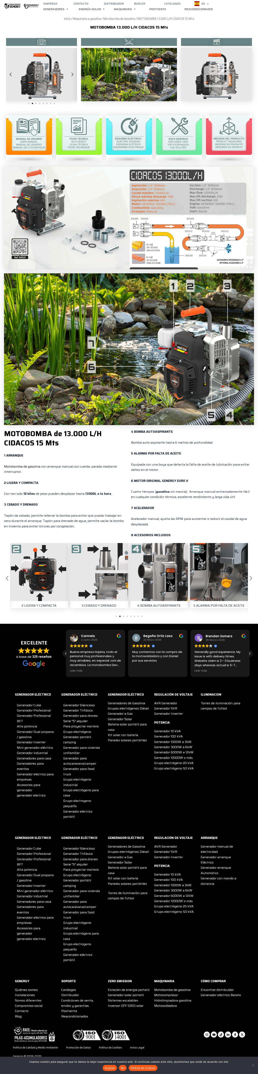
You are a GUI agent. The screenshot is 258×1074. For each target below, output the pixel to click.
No (123, 1068)
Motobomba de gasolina (22, 466)
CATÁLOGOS (172, 3)
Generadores (53, 9)
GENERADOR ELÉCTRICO (33, 694)
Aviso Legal (137, 1048)
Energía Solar (90, 9)
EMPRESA (50, 3)
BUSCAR (139, 3)
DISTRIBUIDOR (114, 3)
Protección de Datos (78, 1048)
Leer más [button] (76, 671)
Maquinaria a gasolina (87, 18)
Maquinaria (123, 9)
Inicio (67, 18)
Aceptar (110, 1068)
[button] (207, 4)
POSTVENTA (157, 9)
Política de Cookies (110, 1048)
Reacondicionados (198, 9)
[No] (253, 1065)
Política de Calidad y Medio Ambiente (35, 1048)
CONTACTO (81, 3)
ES (203, 3)
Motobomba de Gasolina (119, 18)
